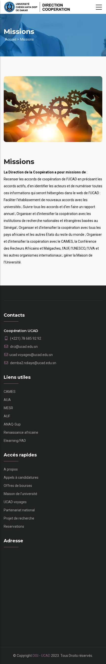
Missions (27, 39)
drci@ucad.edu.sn (23, 347)
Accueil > (12, 39)
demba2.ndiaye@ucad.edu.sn (32, 363)
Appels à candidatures (21, 477)
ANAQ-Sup (12, 424)
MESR (8, 408)
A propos (11, 469)
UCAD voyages (15, 502)
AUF (7, 416)
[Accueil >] (37, 7)
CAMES (10, 392)
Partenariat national (19, 510)
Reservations (14, 526)
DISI (35, 656)
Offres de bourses (18, 486)
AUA (7, 400)
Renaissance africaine (21, 432)
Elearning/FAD (15, 441)
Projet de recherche (19, 518)
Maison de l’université (20, 494)
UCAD (45, 656)
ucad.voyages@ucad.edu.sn (31, 355)
